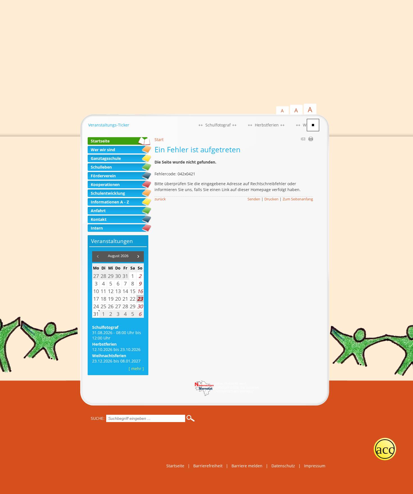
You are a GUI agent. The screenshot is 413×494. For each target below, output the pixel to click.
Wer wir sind (103, 149)
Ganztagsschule (106, 158)
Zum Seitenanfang (298, 199)
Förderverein (103, 175)
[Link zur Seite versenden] (303, 139)
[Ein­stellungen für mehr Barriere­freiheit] (385, 449)
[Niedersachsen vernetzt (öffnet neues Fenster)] (227, 394)
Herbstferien (104, 344)
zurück (160, 199)
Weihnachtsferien (109, 355)
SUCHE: (98, 418)
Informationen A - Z (110, 202)
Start (159, 139)
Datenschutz (283, 465)
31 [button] (96, 314)
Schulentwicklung (108, 193)
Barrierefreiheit (208, 465)
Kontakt (98, 219)
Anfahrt (98, 210)
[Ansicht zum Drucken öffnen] (310, 139)
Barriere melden (247, 465)
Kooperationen (105, 184)
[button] (138, 256)
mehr (136, 368)
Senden (254, 199)
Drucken (271, 199)
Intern (97, 228)
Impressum (314, 465)
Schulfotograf (105, 327)
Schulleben (101, 167)
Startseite (100, 141)
